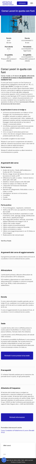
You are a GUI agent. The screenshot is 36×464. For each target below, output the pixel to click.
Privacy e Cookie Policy (18, 462)
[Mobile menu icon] (31, 3)
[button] (4, 460)
